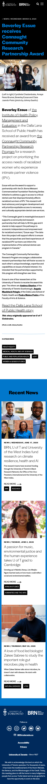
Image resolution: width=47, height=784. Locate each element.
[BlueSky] (38, 728)
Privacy (23, 746)
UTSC (26, 686)
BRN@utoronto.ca (25, 735)
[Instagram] (16, 728)
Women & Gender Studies (14, 361)
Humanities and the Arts (15, 592)
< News (5, 19)
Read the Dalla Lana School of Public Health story (22, 307)
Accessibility (23, 742)
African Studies (12, 586)
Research (16, 488)
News (7, 442)
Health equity (9, 346)
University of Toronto (18, 754)
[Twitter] (23, 728)
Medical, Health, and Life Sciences (18, 351)
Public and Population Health (16, 356)
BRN (6, 488)
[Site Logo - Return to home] (16, 3)
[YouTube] (31, 728)
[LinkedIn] (9, 728)
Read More (10, 483)
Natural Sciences (12, 686)
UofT (35, 356)
